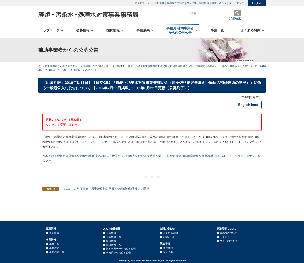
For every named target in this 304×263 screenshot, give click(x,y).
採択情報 (111, 240)
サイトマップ (236, 3)
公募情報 (111, 233)
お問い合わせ (219, 3)
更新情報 (54, 233)
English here (248, 105)
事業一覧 (54, 244)
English (257, 3)
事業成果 (54, 248)
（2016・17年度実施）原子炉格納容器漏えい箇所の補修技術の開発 (105, 188)
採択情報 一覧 (114, 244)
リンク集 (192, 3)
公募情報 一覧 (114, 237)
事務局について (175, 3)
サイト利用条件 (155, 3)
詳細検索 (235, 18)
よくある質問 (170, 233)
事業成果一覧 (56, 252)
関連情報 (204, 3)
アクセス (140, 3)
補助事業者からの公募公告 (121, 248)
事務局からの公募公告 (118, 252)
